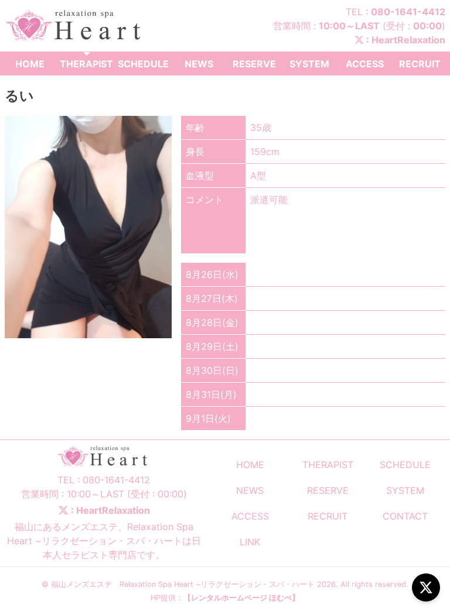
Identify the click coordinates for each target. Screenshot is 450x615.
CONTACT (405, 516)
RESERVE (254, 64)
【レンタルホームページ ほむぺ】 (241, 597)
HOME (30, 64)
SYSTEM (309, 64)
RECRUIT (420, 64)
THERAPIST (86, 64)
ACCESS (365, 64)
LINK (250, 542)
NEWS (199, 64)
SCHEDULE (143, 64)
